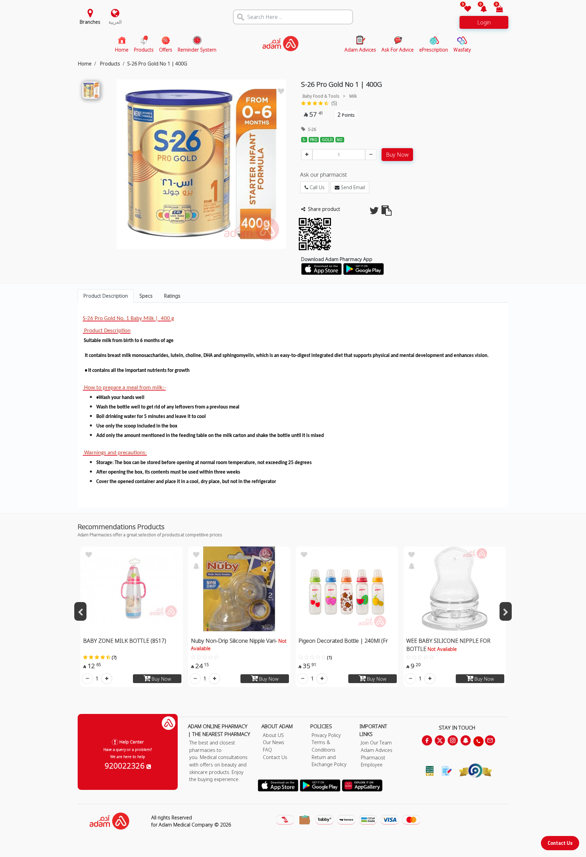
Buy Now (397, 154)
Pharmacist (373, 757)
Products (109, 63)
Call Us (316, 187)
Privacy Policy (326, 735)
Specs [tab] (146, 296)
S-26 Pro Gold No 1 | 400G (157, 63)
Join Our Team (376, 742)
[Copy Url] (387, 212)
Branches (90, 22)
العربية (115, 22)
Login (484, 22)
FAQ (267, 749)
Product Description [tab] (105, 296)
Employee (372, 764)
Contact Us (560, 843)
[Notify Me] (196, 565)
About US (273, 735)
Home (85, 63)
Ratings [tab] (172, 296)
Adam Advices (376, 750)
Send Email (352, 187)
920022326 (125, 765)
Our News (273, 742)
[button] (479, 9)
